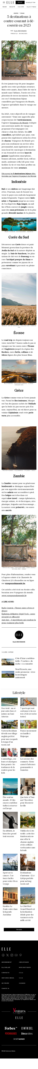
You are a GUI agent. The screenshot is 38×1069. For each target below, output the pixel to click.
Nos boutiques (25, 967)
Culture (21, 7)
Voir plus (19, 929)
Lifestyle (19, 693)
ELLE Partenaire (20, 31)
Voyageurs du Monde (19, 122)
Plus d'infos (17, 1001)
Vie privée (5, 983)
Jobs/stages (24, 962)
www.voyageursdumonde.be (14, 595)
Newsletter (30, 2)
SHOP (20, 2)
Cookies (22, 983)
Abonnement (7, 962)
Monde (33, 176)
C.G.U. (21, 973)
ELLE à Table (31, 7)
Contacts (6, 973)
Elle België (6, 967)
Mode (5, 7)
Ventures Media (8, 978)
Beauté (12, 7)
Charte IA (5, 988)
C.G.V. (21, 978)
